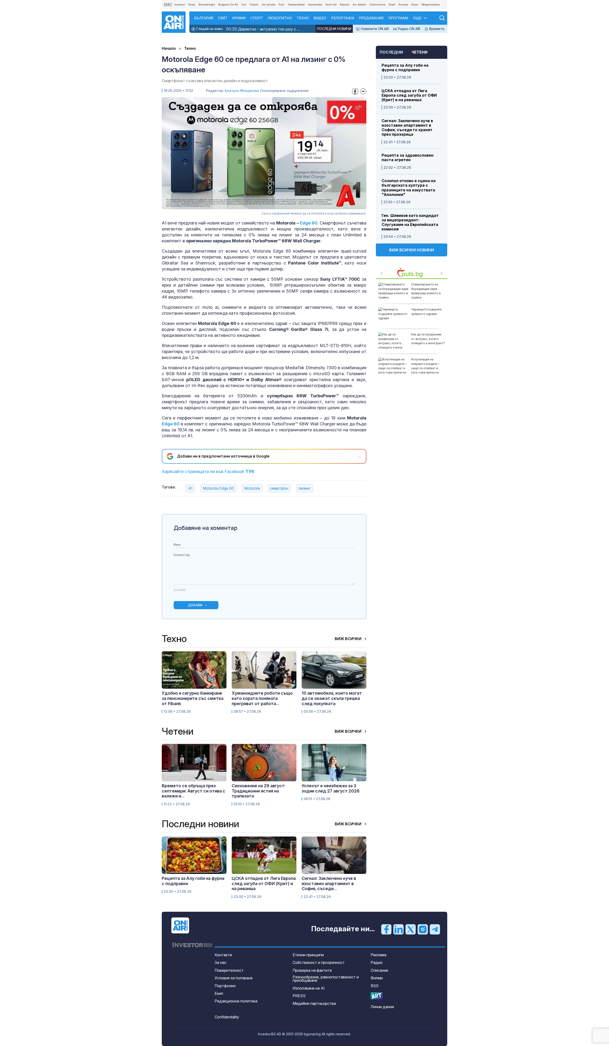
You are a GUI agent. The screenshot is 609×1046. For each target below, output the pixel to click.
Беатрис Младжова (242, 91)
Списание (379, 970)
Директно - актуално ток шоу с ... (263, 28)
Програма (398, 18)
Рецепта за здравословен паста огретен (407, 157)
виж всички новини (411, 250)
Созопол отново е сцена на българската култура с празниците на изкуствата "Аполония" (409, 188)
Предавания (371, 18)
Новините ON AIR (374, 29)
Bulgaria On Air (228, 4)
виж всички (348, 638)
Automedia (315, 4)
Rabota (344, 4)
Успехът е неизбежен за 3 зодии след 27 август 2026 (330, 788)
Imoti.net (331, 4)
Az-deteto (359, 4)
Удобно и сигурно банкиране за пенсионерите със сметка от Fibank (192, 698)
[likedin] (398, 929)
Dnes (191, 4)
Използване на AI (309, 988)
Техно (303, 18)
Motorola (252, 488)
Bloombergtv (207, 4)
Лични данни (382, 1006)
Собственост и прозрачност (319, 962)
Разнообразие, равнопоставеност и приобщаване (326, 978)
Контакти (223, 954)
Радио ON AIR (408, 29)
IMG (168, 4)
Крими (239, 18)
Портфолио (225, 985)
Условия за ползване (234, 978)
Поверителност (229, 970)
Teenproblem (296, 4)
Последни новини (334, 29)
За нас (220, 962)
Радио (377, 962)
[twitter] (410, 929)
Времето (436, 29)
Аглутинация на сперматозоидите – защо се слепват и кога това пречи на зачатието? (409, 368)
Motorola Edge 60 (218, 488)
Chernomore (377, 4)
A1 (190, 488)
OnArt (377, 995)
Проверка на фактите (312, 970)
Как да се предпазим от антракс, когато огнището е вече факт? (428, 339)
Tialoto (254, 4)
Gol (243, 4)
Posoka (403, 4)
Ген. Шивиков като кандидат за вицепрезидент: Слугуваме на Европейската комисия (410, 222)
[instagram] (422, 929)
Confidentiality (227, 1017)
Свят (222, 18)
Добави (195, 605)
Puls (281, 4)
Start (392, 4)
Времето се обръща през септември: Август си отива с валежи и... (193, 790)
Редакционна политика (236, 1001)
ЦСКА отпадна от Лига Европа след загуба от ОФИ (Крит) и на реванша (409, 95)
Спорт (256, 18)
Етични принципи (308, 954)
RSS (374, 985)
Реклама (378, 954)
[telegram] (435, 929)
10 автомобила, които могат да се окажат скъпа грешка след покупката (332, 698)
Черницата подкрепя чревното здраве (426, 311)
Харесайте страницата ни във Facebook (208, 471)
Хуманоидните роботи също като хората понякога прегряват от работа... (262, 698)
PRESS (299, 995)
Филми (377, 978)
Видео (320, 18)
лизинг (304, 488)
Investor (179, 4)
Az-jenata (268, 4)
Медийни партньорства (314, 1003)
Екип (219, 993)
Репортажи (342, 18)
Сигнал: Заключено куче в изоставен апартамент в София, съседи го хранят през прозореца (407, 128)
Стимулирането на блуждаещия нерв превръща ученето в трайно (426, 291)
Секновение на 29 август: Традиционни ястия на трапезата (259, 790)
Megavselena (431, 4)
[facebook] (386, 929)
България (203, 18)
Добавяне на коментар (205, 527)
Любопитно (280, 18)
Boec (415, 4)
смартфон (279, 488)
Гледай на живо (209, 29)
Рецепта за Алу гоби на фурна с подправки (405, 67)
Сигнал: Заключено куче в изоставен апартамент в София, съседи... (329, 883)
